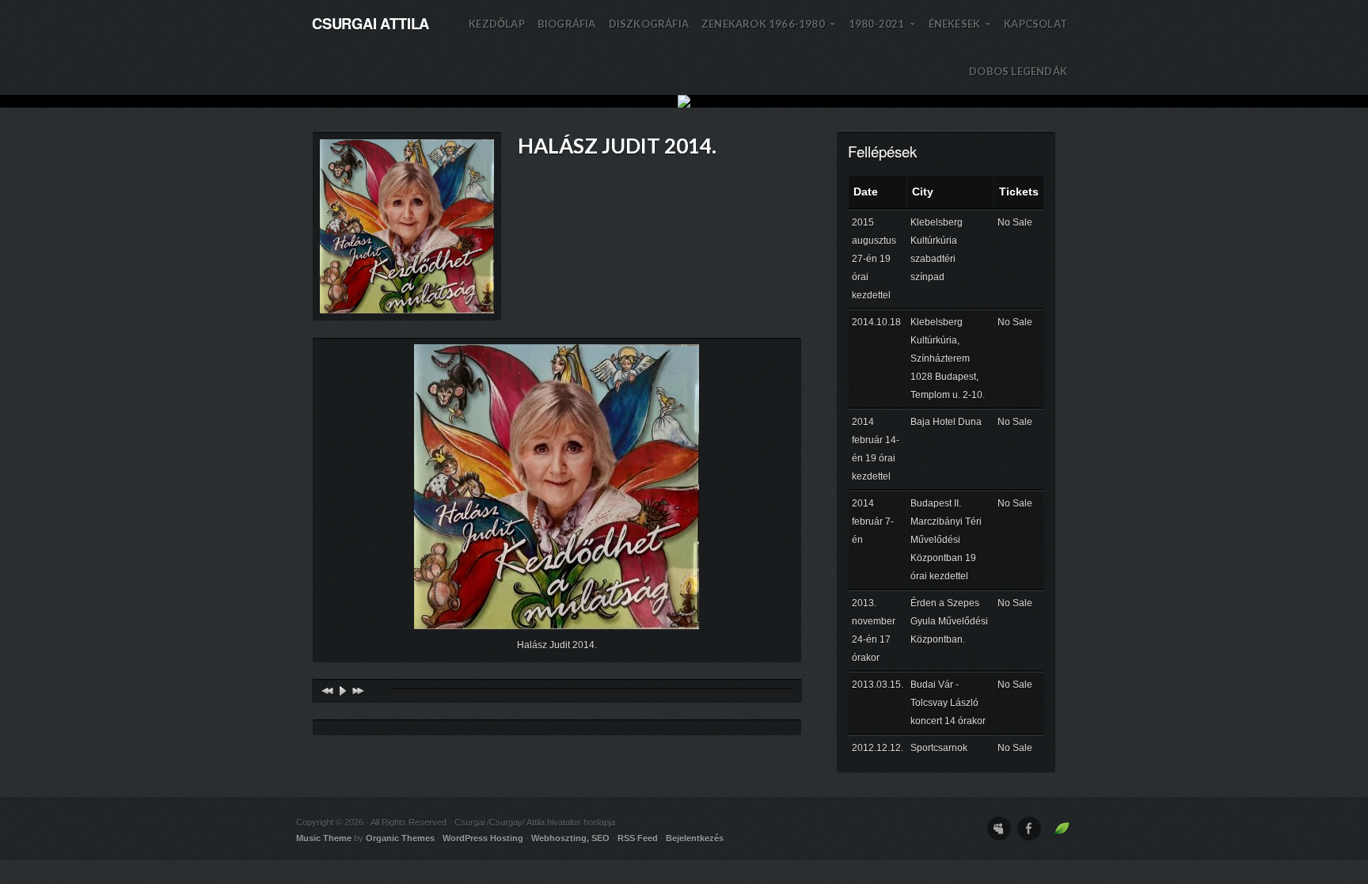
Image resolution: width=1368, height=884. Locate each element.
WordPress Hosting (483, 838)
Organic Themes (400, 838)
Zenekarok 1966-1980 (768, 32)
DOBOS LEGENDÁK (1018, 71)
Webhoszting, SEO (570, 838)
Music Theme (324, 838)
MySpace (999, 828)
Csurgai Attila (370, 23)
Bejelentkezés (695, 838)
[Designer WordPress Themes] (1062, 833)
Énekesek (960, 32)
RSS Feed (638, 838)
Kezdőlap (497, 23)
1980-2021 (882, 32)
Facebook (1029, 828)
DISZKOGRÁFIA (649, 23)
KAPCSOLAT (1035, 23)
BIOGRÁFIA (567, 23)
